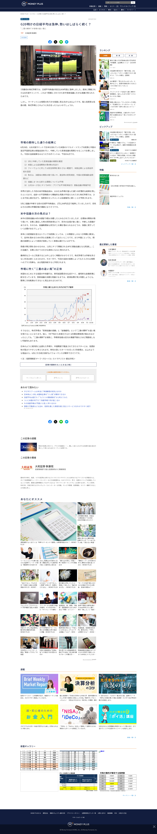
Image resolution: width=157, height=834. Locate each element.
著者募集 (110, 813)
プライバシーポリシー (73, 813)
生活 (94, 10)
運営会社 (45, 813)
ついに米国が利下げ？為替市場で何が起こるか (42, 400)
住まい (116, 10)
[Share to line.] (61, 42)
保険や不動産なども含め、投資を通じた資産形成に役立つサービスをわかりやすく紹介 (57, 406)
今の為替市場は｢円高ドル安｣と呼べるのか (40, 403)
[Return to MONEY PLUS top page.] (32, 4)
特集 (105, 6)
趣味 (122, 10)
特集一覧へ (131, 207)
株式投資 (24, 37)
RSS (115, 813)
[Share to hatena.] (66, 42)
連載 (99, 6)
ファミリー (130, 10)
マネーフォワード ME (78, 817)
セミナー (114, 6)
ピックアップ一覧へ (128, 164)
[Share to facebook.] (50, 42)
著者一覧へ (131, 281)
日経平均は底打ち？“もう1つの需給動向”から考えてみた (45, 397)
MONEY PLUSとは (36, 813)
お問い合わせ (102, 813)
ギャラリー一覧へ (129, 795)
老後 (109, 10)
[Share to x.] (55, 42)
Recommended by (87, 660)
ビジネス (102, 10)
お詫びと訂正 (122, 813)
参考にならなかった (82, 378)
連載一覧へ (131, 737)
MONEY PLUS (24, 14)
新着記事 (92, 6)
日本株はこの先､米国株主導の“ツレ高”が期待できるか (45, 394)
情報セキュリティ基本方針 (57, 813)
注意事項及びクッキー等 (89, 813)
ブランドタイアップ (127, 6)
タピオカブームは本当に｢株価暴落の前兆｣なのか (43, 391)
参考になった (58, 378)
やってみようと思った (33, 378)
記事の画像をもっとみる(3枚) (58, 364)
